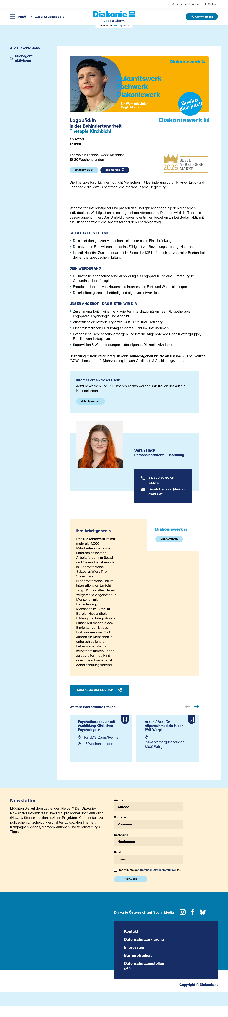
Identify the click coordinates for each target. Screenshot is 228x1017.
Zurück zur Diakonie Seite (49, 17)
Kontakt (131, 931)
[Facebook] (193, 913)
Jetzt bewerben (84, 169)
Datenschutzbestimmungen (158, 870)
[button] (148, 806)
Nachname (121, 835)
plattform (114, 21)
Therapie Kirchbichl (90, 131)
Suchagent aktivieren (187, 4)
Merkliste (212, 4)
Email (117, 852)
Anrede (119, 800)
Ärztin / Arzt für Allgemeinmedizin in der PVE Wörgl (164, 726)
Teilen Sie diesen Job (95, 690)
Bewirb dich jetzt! (191, 104)
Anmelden (131, 878)
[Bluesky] (203, 913)
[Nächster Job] (196, 707)
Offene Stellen (105, 25)
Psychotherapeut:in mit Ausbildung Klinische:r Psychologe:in (97, 726)
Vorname (120, 817)
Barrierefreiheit (138, 955)
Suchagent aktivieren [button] (24, 58)
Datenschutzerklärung (144, 939)
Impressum (134, 947)
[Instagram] (183, 913)
